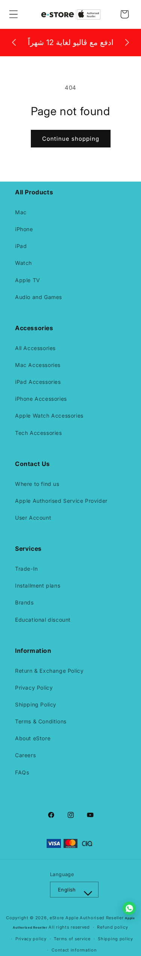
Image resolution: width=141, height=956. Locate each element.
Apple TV (27, 280)
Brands (24, 602)
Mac (21, 212)
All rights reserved (69, 927)
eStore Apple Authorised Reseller (87, 917)
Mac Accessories (38, 365)
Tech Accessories (38, 433)
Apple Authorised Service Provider (61, 501)
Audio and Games (38, 297)
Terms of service (72, 938)
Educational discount (43, 619)
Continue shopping (70, 138)
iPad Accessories (38, 382)
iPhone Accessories (41, 398)
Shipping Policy (35, 704)
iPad (21, 246)
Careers (25, 755)
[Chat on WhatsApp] (129, 908)
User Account (33, 517)
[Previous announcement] (14, 42)
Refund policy (112, 927)
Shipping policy (115, 938)
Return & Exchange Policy (49, 670)
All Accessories (35, 348)
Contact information (74, 950)
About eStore (32, 738)
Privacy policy (31, 938)
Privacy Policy (34, 687)
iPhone (24, 229)
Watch (23, 263)
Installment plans (37, 585)
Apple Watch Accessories (49, 415)
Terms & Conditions (41, 721)
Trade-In (26, 568)
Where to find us (37, 484)
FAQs (22, 772)
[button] (13, 14)
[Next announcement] (127, 42)
